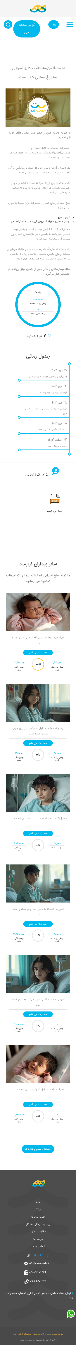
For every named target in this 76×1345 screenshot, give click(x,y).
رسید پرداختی (55, 511)
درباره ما (38, 1239)
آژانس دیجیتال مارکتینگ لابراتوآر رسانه (28, 1334)
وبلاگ (38, 1209)
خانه (38, 1202)
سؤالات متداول (38, 1231)
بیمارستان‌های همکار (38, 1224)
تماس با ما (38, 1246)
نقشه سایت (38, 1217)
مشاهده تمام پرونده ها (38, 1149)
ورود (53, 24)
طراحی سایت (57, 1334)
